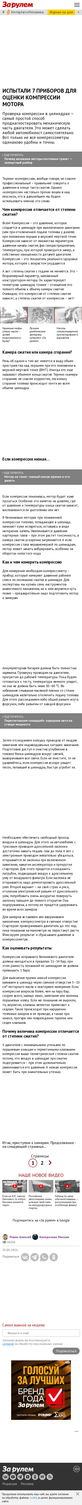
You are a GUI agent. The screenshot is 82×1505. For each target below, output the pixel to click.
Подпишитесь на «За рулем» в (41, 1220)
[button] (78, 1494)
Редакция (9, 1484)
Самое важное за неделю (23, 1325)
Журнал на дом (61, 12)
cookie (33, 1497)
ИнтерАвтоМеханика (27, 12)
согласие (8, 1344)
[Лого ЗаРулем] (17, 5)
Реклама (27, 1484)
